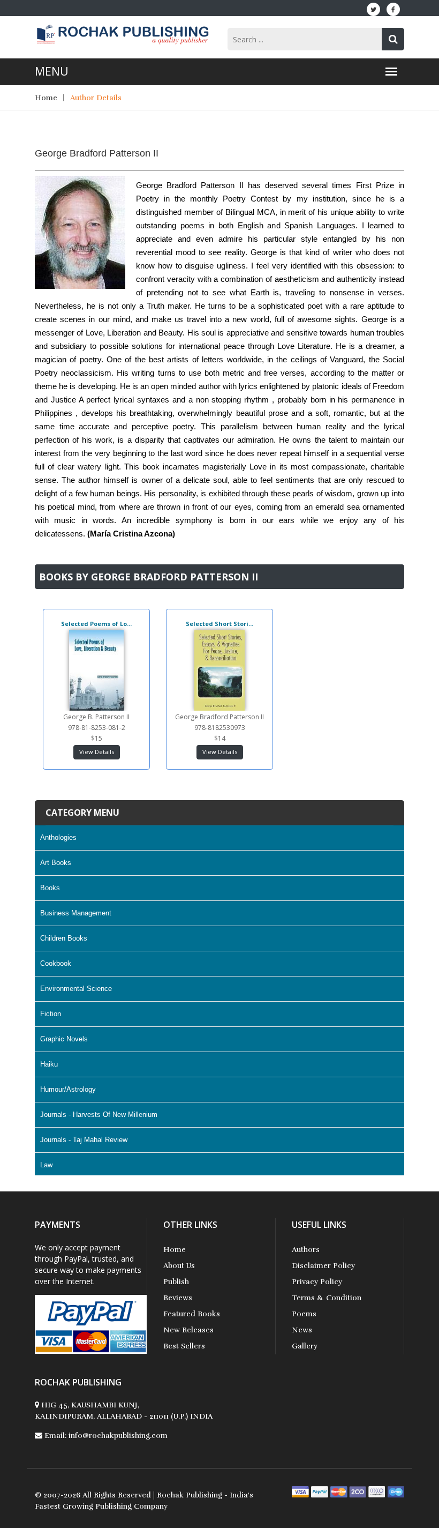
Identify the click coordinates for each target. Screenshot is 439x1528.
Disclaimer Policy (323, 1265)
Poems (304, 1313)
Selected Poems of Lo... (96, 624)
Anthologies (58, 837)
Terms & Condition (326, 1297)
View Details (96, 752)
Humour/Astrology (68, 1089)
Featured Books (191, 1313)
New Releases (188, 1330)
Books (50, 888)
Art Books (55, 863)
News (302, 1330)
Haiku (49, 1064)
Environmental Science (76, 989)
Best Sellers (184, 1346)
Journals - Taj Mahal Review (83, 1140)
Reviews (177, 1297)
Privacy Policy (317, 1281)
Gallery (304, 1346)
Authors (306, 1249)
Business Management (75, 913)
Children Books (63, 938)
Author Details (96, 97)
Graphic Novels (64, 1039)
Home (46, 97)
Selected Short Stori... (219, 624)
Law (46, 1165)
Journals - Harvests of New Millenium (98, 1114)
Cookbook (55, 963)
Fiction (50, 1014)
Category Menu (82, 812)
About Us (179, 1265)
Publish (176, 1281)
